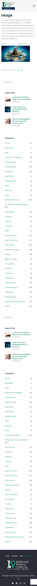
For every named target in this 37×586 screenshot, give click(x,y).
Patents (8, 254)
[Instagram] (24, 583)
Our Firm (14, 556)
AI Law (7, 143)
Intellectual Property (12, 200)
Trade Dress (9, 273)
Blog (21, 556)
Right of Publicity (11, 259)
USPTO (7, 306)
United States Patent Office (15, 302)
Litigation (8, 226)
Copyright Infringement (13, 157)
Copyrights (9, 171)
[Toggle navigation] (29, 6)
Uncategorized (10, 297)
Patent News (9, 245)
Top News (8, 268)
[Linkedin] (21, 70)
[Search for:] (18, 82)
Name (7, 231)
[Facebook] (11, 70)
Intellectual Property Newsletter (17, 204)
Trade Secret (9, 278)
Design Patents (10, 181)
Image (7, 195)
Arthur (3, 43)
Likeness (8, 221)
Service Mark (10, 264)
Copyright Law (10, 162)
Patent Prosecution (12, 250)
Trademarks (9, 292)
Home (7, 556)
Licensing (8, 217)
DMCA (7, 186)
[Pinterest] (18, 70)
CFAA (7, 152)
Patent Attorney (11, 235)
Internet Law (9, 212)
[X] (14, 70)
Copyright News (11, 167)
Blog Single (9, 148)
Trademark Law (10, 283)
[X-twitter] (20, 583)
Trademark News (11, 287)
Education (8, 190)
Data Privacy (9, 176)
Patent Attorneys (11, 240)
